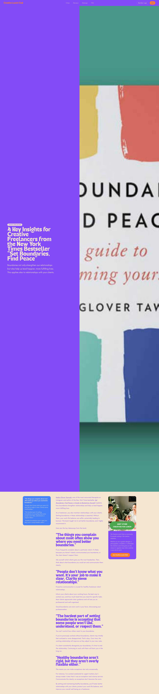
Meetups (85, 3)
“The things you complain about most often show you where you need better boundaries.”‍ (36, 500)
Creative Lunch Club (13, 3)
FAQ (92, 3)
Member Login (142, 3)
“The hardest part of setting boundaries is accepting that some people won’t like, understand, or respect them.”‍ (35, 514)
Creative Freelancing (14, 224)
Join (152, 3)
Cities (68, 3)
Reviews (75, 3)
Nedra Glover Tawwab (64, 497)
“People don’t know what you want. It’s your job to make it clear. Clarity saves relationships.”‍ (36, 507)
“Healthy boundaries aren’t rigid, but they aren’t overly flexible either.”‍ (36, 521)
